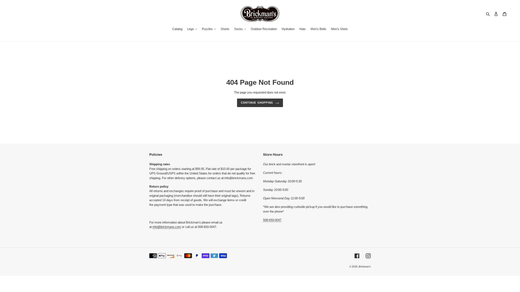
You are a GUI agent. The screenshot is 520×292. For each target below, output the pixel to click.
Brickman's (365, 266)
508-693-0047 (272, 220)
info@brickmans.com (167, 227)
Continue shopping (257, 102)
